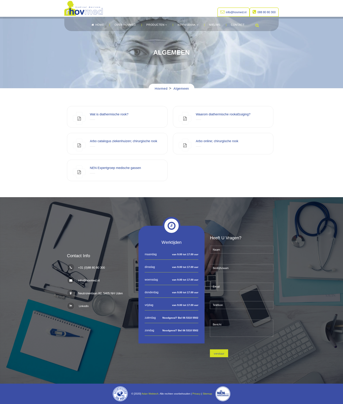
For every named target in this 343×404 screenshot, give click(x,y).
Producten (155, 24)
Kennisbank (187, 24)
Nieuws (214, 24)
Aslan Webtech (149, 393)
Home (99, 24)
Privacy (196, 393)
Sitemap (208, 393)
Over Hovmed (125, 24)
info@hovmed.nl (236, 12)
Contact (237, 24)
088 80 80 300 (266, 12)
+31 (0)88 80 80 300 (91, 267)
